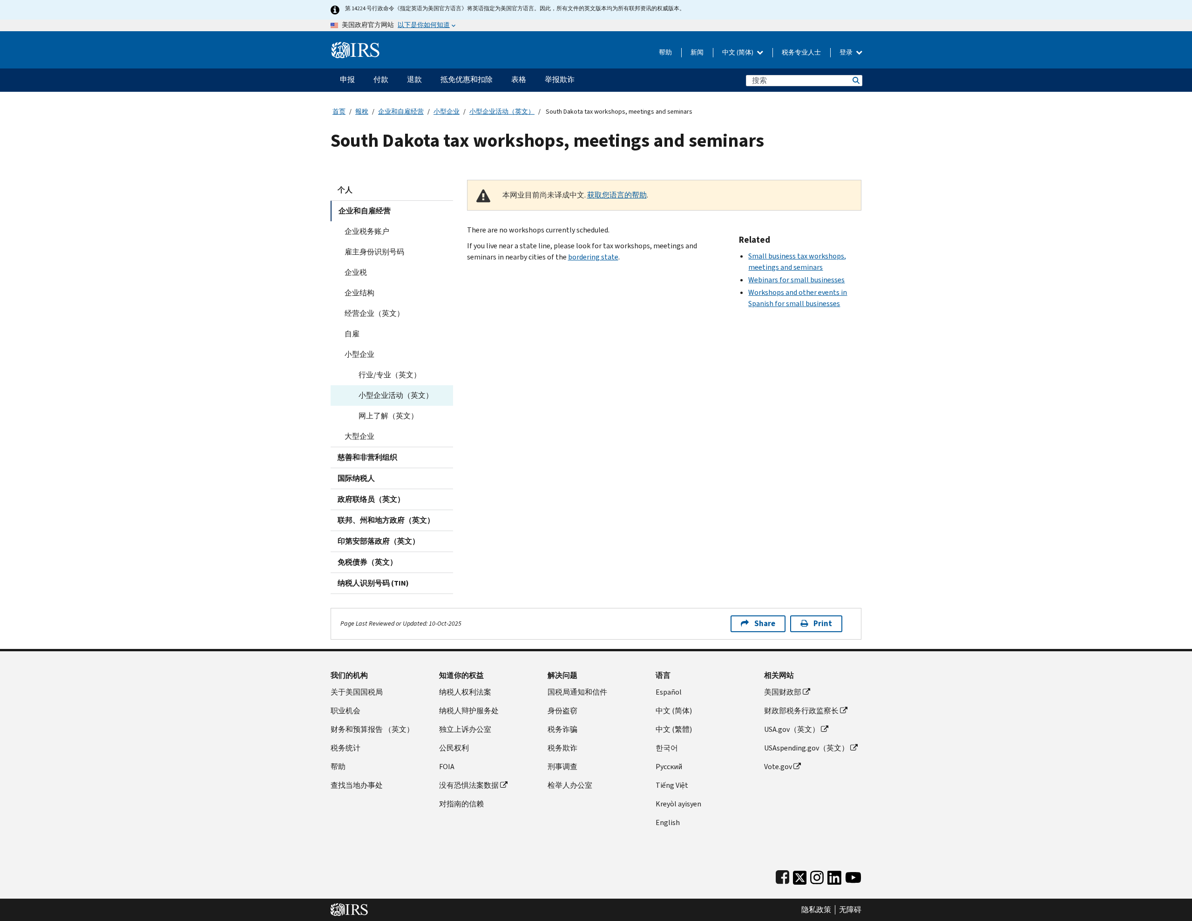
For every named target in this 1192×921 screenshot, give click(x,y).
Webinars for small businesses (796, 280)
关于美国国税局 (357, 692)
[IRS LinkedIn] (834, 875)
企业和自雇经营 (401, 111)
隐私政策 (816, 909)
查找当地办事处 (357, 785)
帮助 (665, 52)
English (668, 822)
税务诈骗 (562, 729)
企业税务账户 (367, 231)
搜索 (855, 80)
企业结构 (359, 293)
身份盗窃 (562, 711)
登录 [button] (847, 52)
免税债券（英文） (367, 562)
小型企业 (446, 111)
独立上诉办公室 (465, 729)
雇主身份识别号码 (374, 252)
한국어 (667, 748)
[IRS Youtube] (853, 875)
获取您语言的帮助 (617, 195)
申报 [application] (347, 79)
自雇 (352, 334)
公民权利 (454, 748)
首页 (338, 111)
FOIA (446, 766)
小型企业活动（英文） (502, 111)
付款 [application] (380, 79)
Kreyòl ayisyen (678, 804)
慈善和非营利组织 (367, 457)
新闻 (697, 52)
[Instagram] (817, 875)
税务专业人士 (801, 52)
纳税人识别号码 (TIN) (373, 583)
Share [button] (764, 623)
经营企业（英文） (374, 313)
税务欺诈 (562, 748)
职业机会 (345, 711)
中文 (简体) (738, 52)
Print (822, 623)
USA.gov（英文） (792, 729)
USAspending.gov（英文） (806, 748)
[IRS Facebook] (782, 875)
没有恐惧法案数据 (469, 785)
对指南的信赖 (461, 804)
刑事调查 (562, 766)
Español (669, 692)
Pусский (669, 766)
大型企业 (359, 436)
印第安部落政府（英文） (379, 541)
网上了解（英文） (388, 416)
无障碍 (850, 909)
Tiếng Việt (672, 785)
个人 (345, 190)
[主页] (355, 46)
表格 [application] (518, 79)
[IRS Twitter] (800, 875)
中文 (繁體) (674, 729)
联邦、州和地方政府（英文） (386, 520)
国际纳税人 (356, 478)
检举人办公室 (570, 785)
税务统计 (345, 748)
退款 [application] (414, 79)
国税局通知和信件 (577, 692)
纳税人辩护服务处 (469, 711)
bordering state (593, 257)
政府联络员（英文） (371, 499)
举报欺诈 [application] (560, 79)
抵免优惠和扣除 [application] (466, 79)
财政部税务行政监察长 (801, 711)
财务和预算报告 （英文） (372, 729)
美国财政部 (782, 692)
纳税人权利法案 (465, 692)
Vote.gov (778, 766)
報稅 (361, 111)
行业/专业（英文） (390, 375)
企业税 (356, 272)
